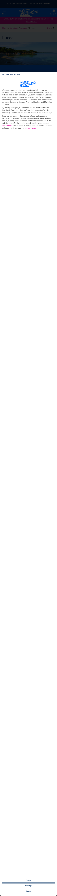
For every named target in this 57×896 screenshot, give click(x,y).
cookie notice (7, 126)
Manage (28, 885)
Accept (28, 880)
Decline (29, 891)
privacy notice (30, 128)
